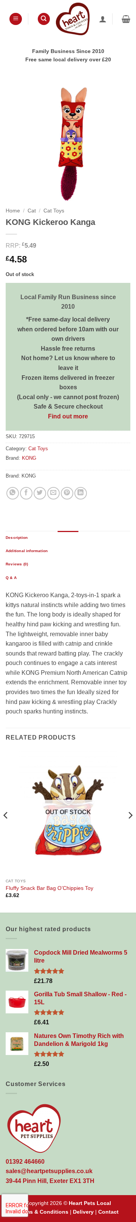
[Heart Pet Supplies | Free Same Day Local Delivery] (73, 19)
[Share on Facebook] (26, 493)
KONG (29, 458)
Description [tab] (17, 537)
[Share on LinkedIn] (80, 493)
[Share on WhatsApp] (12, 493)
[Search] (44, 19)
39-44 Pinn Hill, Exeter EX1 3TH (50, 1181)
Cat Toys (53, 211)
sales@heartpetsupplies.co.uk (49, 1171)
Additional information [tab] (27, 551)
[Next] (129, 830)
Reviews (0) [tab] (17, 564)
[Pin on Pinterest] (67, 493)
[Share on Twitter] (40, 493)
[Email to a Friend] (53, 493)
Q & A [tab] (11, 578)
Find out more (68, 416)
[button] (15, 19)
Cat (32, 211)
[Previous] (6, 830)
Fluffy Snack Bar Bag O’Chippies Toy (49, 888)
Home (13, 211)
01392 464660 (25, 1161)
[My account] (103, 19)
